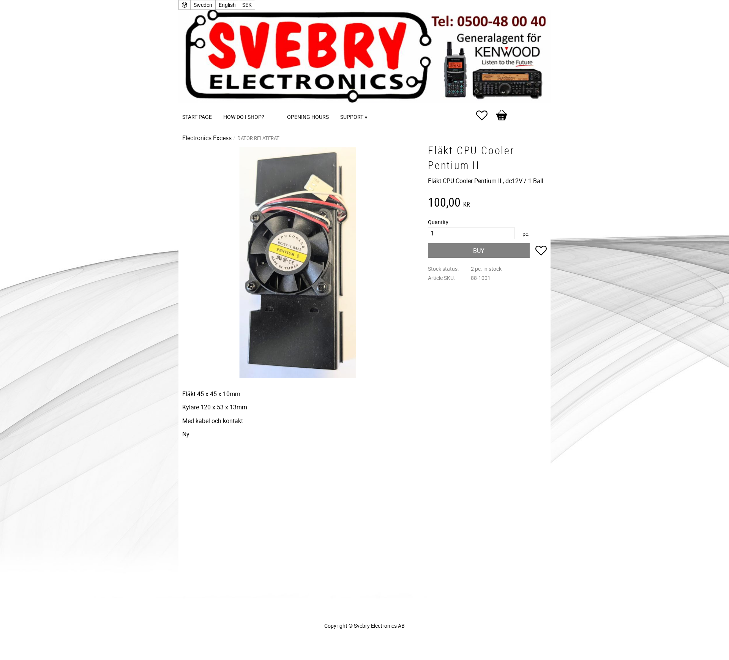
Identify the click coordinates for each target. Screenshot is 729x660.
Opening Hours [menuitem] (308, 116)
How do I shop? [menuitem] (243, 116)
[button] (485, 115)
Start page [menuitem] (197, 116)
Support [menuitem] (351, 116)
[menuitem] (277, 106)
